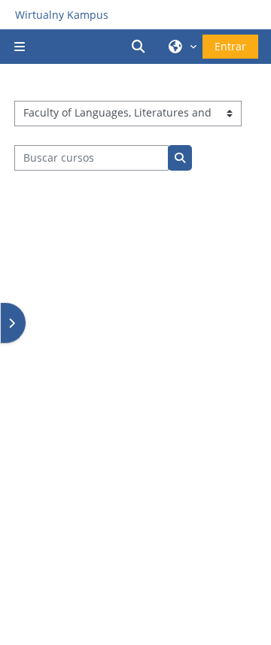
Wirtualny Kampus (61, 15)
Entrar (230, 46)
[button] (140, 46)
